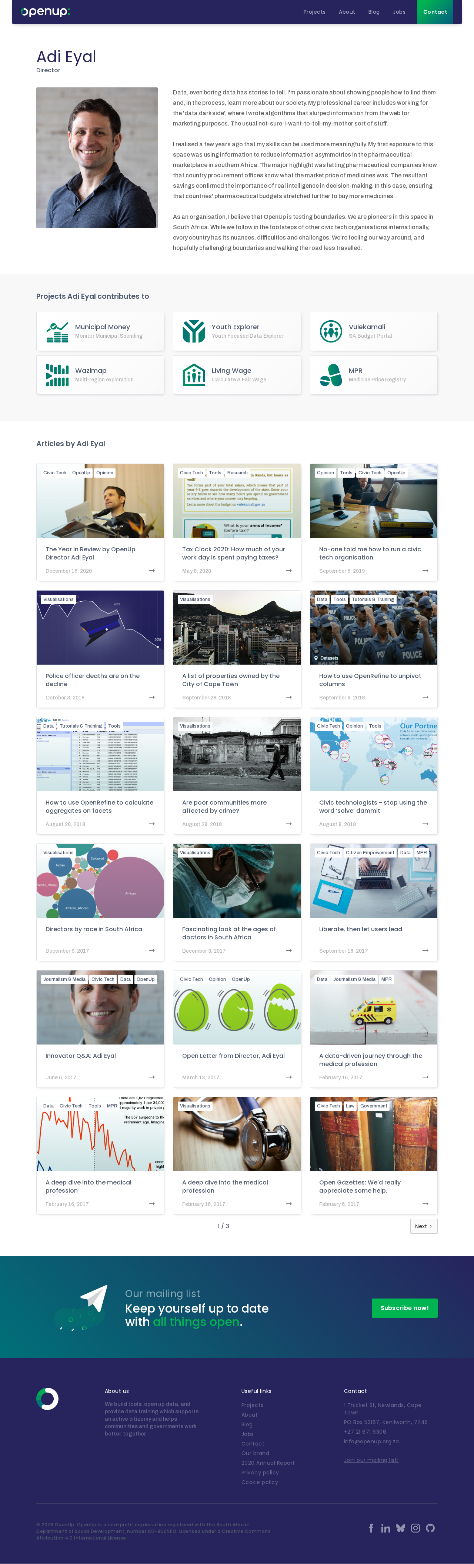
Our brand (255, 1453)
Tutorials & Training (373, 599)
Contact (253, 1443)
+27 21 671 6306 (365, 1432)
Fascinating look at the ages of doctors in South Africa (229, 933)
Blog (247, 1424)
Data (322, 599)
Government (373, 1106)
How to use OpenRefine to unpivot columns (370, 680)
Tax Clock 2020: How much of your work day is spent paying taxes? (233, 553)
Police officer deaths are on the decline (93, 680)
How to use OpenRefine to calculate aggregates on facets (99, 807)
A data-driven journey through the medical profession (370, 1060)
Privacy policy (260, 1472)
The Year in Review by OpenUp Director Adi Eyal (91, 553)
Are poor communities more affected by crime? (224, 807)
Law (350, 1106)
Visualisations (58, 599)
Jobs (247, 1434)
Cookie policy (259, 1482)
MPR (422, 852)
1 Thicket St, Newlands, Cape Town (383, 1408)
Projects (252, 1405)
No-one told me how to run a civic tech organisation (370, 553)
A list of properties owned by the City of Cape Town (231, 680)
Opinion (104, 472)
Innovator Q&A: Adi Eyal (81, 1056)
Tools (215, 472)
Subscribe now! (405, 1308)
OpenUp (81, 472)
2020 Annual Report (268, 1463)
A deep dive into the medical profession (88, 1187)
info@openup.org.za (371, 1441)
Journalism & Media (64, 979)
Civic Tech (54, 472)
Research (237, 472)
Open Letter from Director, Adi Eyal (233, 1056)
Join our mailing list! (371, 1460)
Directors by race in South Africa (94, 929)
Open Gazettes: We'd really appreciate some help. (360, 1187)
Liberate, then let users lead (360, 929)
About (249, 1414)
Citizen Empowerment (370, 852)
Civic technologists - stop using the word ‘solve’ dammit (373, 807)
